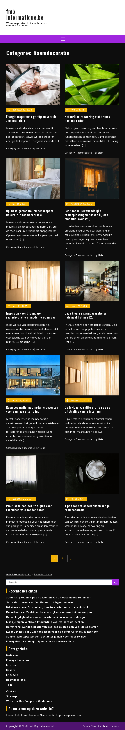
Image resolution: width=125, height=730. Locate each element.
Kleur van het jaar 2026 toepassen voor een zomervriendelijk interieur (52, 631)
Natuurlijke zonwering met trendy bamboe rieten (87, 119)
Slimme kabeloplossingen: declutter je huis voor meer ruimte (46, 636)
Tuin (9, 684)
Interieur (12, 665)
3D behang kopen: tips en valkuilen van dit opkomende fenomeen (48, 597)
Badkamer (12, 655)
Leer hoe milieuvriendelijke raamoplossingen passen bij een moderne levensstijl (86, 215)
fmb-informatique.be (25, 14)
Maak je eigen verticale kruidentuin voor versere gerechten (45, 621)
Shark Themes (110, 726)
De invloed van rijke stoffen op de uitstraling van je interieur (87, 409)
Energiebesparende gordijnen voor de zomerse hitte (31, 119)
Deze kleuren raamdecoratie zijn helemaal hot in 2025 (86, 315)
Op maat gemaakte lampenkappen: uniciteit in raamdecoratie (29, 213)
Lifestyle (12, 674)
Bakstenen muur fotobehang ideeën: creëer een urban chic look (47, 607)
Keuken (11, 670)
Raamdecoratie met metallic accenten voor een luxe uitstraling (32, 409)
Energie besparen (17, 660)
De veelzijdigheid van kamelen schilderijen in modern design (45, 617)
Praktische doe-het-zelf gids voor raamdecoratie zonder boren (29, 508)
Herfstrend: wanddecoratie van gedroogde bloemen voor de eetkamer (52, 626)
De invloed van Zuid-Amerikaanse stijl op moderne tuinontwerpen (49, 612)
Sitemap (11, 696)
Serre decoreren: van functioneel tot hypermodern (39, 602)
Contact (11, 691)
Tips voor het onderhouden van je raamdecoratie (87, 508)
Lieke (42, 148)
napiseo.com (73, 715)
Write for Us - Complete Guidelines (29, 701)
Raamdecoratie (26, 148)
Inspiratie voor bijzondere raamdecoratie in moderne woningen (31, 315)
